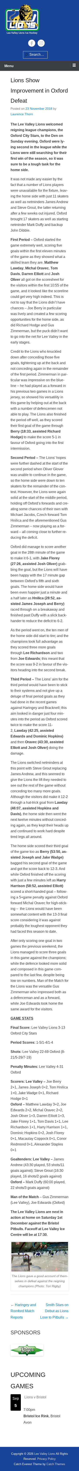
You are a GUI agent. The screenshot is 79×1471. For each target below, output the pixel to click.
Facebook (31, 43)
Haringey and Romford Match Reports (23, 1311)
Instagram (41, 43)
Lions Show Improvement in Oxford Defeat (39, 90)
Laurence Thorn (22, 114)
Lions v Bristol (35, 1397)
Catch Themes (56, 1464)
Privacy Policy (46, 1458)
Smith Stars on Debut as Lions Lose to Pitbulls (54, 1311)
